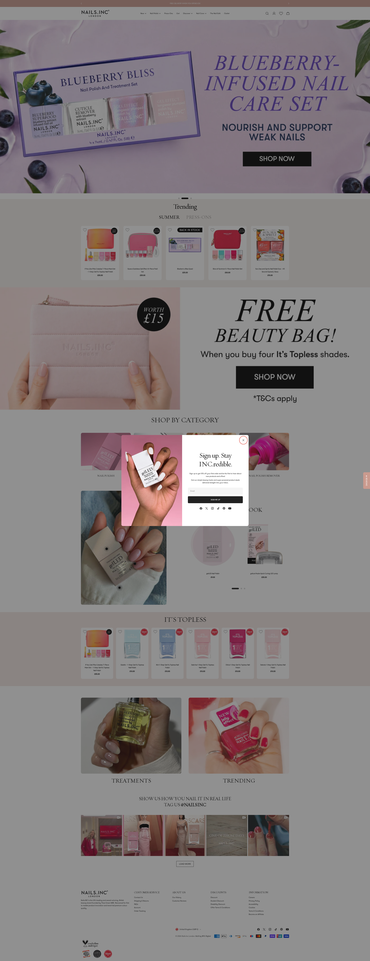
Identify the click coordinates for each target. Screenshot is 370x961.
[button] (366, 480)
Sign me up (215, 500)
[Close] (243, 440)
